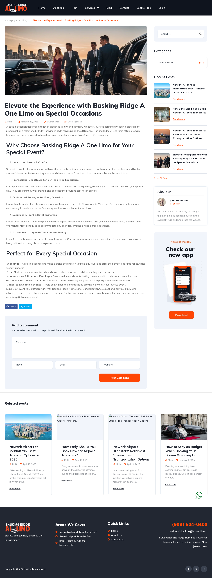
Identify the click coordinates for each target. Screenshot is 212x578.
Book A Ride (144, 7)
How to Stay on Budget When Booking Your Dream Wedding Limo (183, 451)
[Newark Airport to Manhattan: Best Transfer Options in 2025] (162, 90)
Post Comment (120, 377)
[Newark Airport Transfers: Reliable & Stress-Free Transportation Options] (162, 136)
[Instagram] (204, 569)
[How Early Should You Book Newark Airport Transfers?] (162, 114)
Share (13, 306)
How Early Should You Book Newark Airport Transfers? (189, 110)
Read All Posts (161, 178)
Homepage (11, 20)
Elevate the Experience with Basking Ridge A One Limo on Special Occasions (190, 158)
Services (90, 7)
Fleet (74, 7)
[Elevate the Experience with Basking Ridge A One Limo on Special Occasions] (162, 160)
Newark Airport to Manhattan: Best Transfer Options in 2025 (189, 88)
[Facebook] (188, 569)
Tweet (27, 306)
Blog (109, 7)
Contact (124, 7)
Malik (9, 121)
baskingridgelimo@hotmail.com (188, 531)
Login (162, 7)
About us (58, 7)
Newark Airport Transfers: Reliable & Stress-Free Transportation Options (189, 134)
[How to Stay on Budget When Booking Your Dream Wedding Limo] (184, 427)
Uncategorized (75, 121)
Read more (179, 99)
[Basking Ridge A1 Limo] (16, 7)
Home (41, 7)
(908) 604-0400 (189, 524)
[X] (196, 569)
